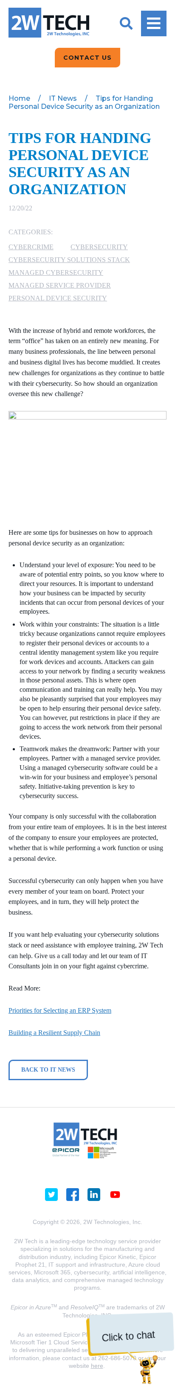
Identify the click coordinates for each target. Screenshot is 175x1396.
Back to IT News (48, 1070)
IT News (63, 98)
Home (19, 98)
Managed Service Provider (59, 285)
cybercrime (31, 247)
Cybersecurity (99, 247)
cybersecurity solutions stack (69, 259)
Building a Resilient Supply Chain (54, 1032)
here (97, 1365)
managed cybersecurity (55, 272)
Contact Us (87, 57)
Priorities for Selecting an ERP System (59, 1010)
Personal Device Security (57, 298)
